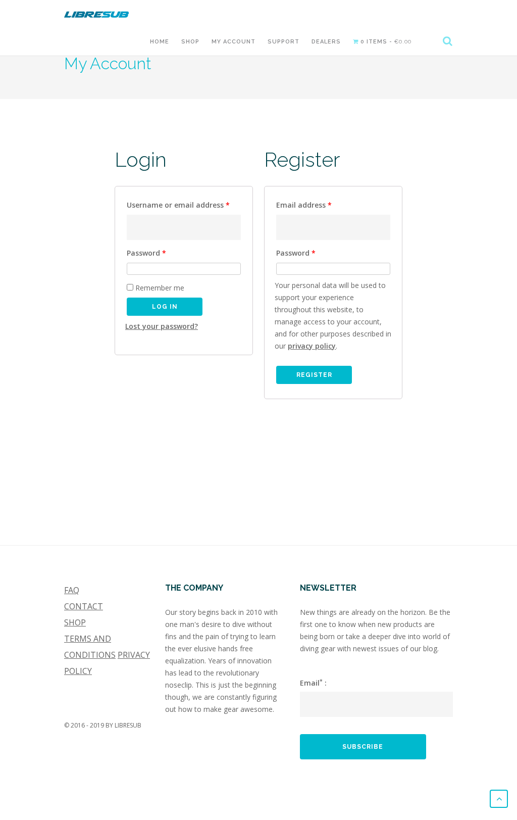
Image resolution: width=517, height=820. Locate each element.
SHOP (75, 622)
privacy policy (312, 346)
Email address (304, 205)
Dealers (326, 41)
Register (314, 374)
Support (283, 41)
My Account (233, 41)
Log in (165, 306)
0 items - (384, 41)
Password (146, 253)
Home (159, 41)
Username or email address (178, 205)
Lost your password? (161, 326)
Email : (313, 683)
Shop (190, 41)
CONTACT (83, 606)
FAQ (71, 590)
